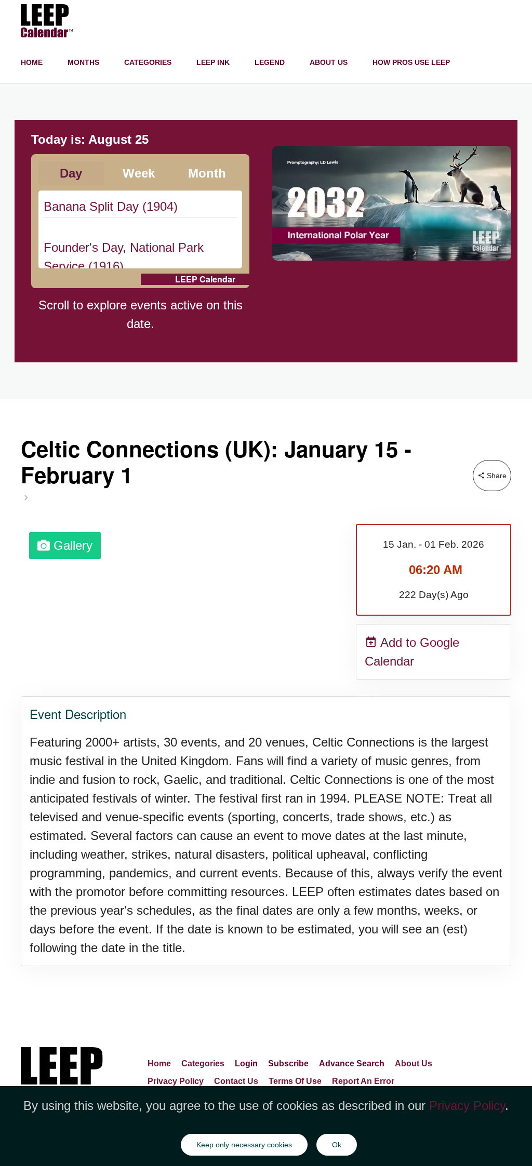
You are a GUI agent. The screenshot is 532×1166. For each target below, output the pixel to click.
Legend (270, 62)
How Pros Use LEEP (411, 62)
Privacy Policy (176, 1081)
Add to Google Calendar (412, 651)
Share (496, 475)
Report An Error (363, 1081)
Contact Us (236, 1081)
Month (207, 173)
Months (83, 62)
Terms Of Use (295, 1081)
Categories (147, 62)
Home (32, 62)
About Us (329, 62)
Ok (336, 1145)
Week (139, 173)
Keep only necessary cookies (244, 1145)
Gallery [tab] (71, 545)
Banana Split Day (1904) (111, 206)
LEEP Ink (213, 62)
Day (71, 173)
